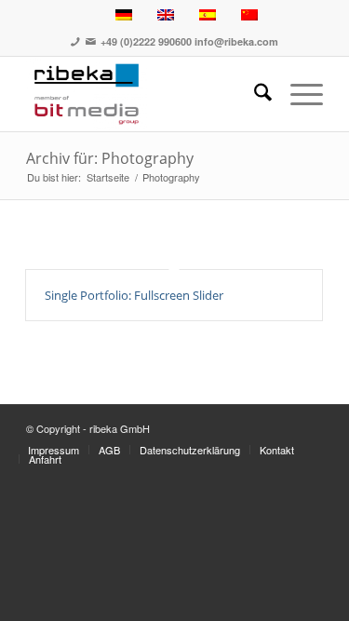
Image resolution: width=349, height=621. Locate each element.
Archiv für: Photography (110, 158)
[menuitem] (253, 94)
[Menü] (297, 94)
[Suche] (253, 94)
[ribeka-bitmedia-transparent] (144, 94)
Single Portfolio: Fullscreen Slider (134, 295)
